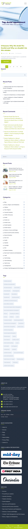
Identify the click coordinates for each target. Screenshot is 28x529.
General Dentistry (8, 235)
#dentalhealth (7, 290)
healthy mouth (16, 339)
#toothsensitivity (15, 297)
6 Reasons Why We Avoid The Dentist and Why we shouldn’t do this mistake (14, 48)
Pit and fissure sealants (8, 493)
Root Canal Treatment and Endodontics (12, 253)
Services (4, 429)
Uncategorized (7, 265)
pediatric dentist (7, 352)
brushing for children (14, 313)
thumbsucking (20, 359)
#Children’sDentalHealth (9, 284)
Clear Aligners (7, 209)
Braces (5, 313)
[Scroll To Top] (25, 526)
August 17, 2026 (12, 183)
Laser (17, 342)
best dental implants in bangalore (11, 310)
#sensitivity (14, 294)
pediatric (14, 349)
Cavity (5, 316)
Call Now (8, 527)
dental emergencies (8, 329)
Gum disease (7, 339)
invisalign (6, 245)
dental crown (20, 326)
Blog (5, 202)
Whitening (15, 362)
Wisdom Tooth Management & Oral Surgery (14, 268)
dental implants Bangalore (10, 333)
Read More (6, 61)
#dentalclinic (17, 287)
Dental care (6, 220)
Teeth (5, 255)
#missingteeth (16, 290)
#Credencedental (8, 287)
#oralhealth (6, 294)
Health (5, 240)
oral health (6, 346)
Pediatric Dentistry (8, 250)
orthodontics (6, 349)
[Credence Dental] (6, 3)
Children (6, 207)
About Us (4, 427)
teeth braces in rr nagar (9, 359)
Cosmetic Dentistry (8, 212)
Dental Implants (7, 225)
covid (17, 316)
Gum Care (6, 237)
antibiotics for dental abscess (10, 300)
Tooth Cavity (7, 263)
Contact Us (5, 442)
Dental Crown (7, 222)
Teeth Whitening (8, 260)
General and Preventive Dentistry (11, 232)
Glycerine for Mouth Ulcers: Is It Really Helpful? (14, 94)
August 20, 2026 (12, 177)
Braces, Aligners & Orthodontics (10, 516)
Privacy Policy (5, 440)
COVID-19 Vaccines (8, 214)
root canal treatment (8, 355)
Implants (6, 242)
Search (3, 69)
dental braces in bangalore (10, 323)
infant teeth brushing (8, 342)
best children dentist (8, 303)
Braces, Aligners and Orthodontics (11, 204)
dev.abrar (12, 53)
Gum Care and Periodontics (9, 504)
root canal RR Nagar (18, 352)
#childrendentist (7, 281)
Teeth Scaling (7, 258)
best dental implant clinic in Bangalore (12, 307)
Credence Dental (7, 320)
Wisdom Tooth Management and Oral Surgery (13, 514)
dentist (14, 336)
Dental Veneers (7, 227)
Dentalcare (21, 323)
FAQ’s (3, 434)
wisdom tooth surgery (8, 365)
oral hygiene (14, 346)
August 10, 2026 (12, 189)
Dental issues (7, 336)
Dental (5, 217)
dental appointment (18, 320)
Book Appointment (18, 527)
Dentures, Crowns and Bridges (11, 230)
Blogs (3, 432)
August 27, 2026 (12, 171)
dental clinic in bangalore (9, 326)
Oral (5, 247)
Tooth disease (7, 362)
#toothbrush (6, 297)
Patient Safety (5, 437)
